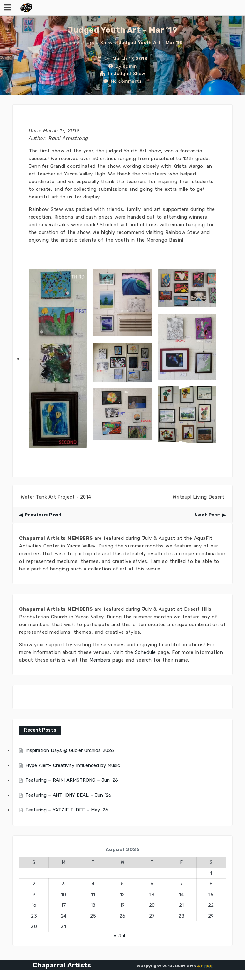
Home (69, 42)
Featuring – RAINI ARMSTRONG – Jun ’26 (72, 780)
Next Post (207, 515)
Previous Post (43, 515)
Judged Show (97, 42)
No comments (126, 81)
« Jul (119, 936)
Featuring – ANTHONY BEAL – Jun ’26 (68, 795)
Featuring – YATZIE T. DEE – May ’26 (67, 810)
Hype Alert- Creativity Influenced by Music (73, 765)
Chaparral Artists (62, 965)
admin (130, 66)
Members (100, 660)
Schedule (145, 652)
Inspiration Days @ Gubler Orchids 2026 (70, 750)
